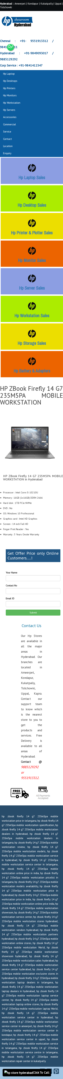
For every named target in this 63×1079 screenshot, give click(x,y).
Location (8, 146)
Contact (7, 139)
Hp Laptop (9, 73)
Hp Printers (9, 88)
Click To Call (41, 1072)
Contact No (11, 585)
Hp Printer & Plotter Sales (32, 233)
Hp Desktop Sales (32, 205)
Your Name (11, 572)
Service (7, 131)
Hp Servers (9, 110)
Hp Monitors (10, 95)
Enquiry (7, 153)
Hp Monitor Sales (32, 260)
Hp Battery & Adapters (32, 371)
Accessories (9, 117)
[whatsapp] (10, 47)
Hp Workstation (11, 102)
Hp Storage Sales (32, 343)
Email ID (10, 598)
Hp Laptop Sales (32, 177)
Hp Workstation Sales (32, 316)
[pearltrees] (56, 1071)
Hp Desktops (10, 81)
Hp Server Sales (32, 288)
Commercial (9, 124)
